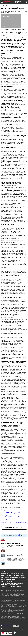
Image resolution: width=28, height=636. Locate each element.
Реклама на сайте (6, 581)
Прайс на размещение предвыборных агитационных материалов (12, 584)
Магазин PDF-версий (18, 575)
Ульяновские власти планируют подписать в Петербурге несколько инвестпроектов (16, 555)
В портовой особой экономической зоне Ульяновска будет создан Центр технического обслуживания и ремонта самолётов (16, 559)
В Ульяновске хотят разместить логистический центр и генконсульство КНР (16, 563)
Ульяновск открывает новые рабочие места (16, 549)
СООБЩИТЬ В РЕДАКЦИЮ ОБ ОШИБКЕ (11, 586)
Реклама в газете (6, 575)
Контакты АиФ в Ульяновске (9, 579)
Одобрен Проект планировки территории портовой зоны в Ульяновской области (14, 514)
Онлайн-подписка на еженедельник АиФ (13, 577)
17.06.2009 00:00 (4, 5)
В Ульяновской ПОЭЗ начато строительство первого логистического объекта (13, 518)
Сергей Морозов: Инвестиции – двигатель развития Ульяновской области (14, 521)
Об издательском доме (8, 573)
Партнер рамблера (20, 629)
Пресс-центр (19, 573)
